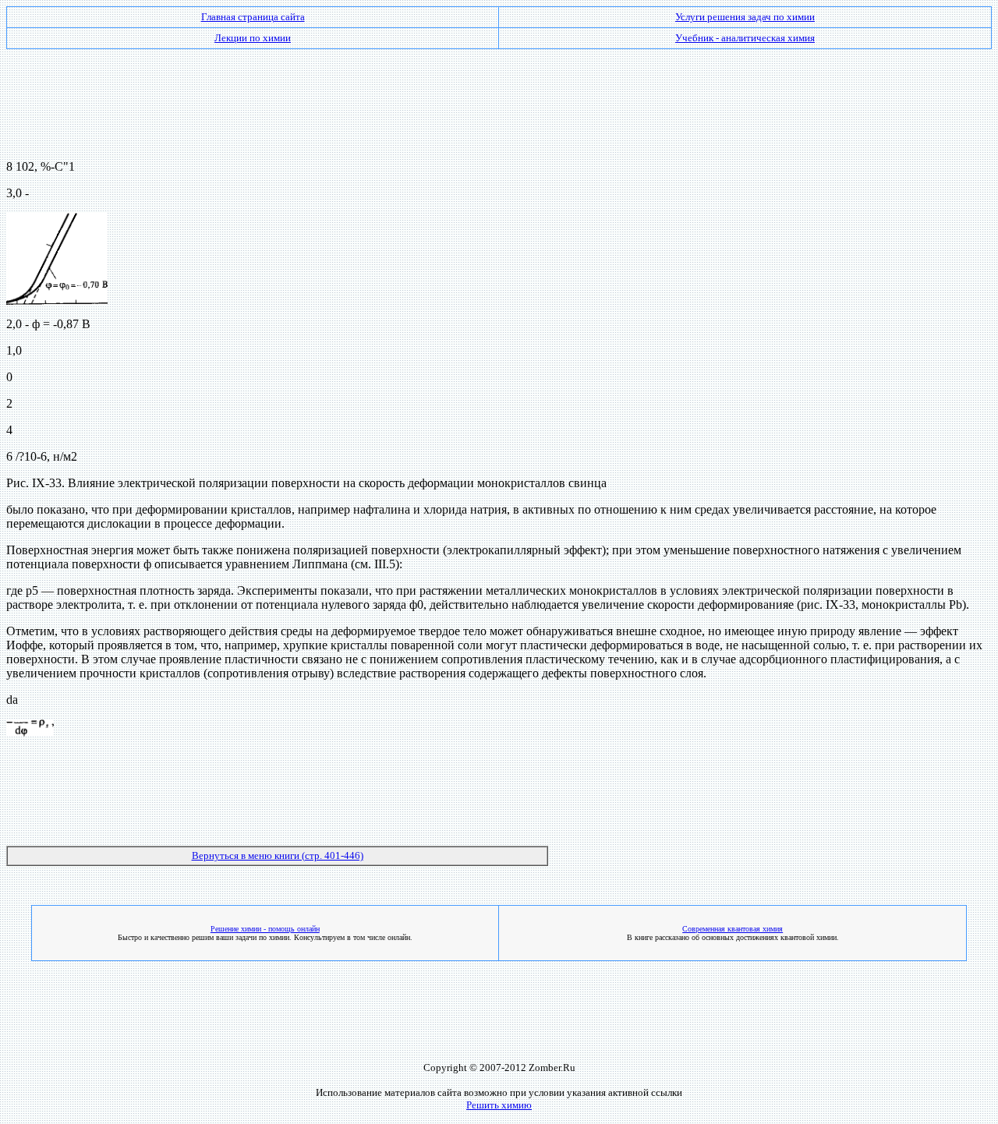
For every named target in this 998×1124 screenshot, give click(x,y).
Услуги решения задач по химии (745, 17)
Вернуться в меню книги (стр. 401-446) (277, 855)
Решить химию (499, 1105)
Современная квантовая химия (732, 928)
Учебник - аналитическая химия (745, 38)
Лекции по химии (252, 38)
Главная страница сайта (253, 17)
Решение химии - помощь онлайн (265, 928)
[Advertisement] (499, 98)
